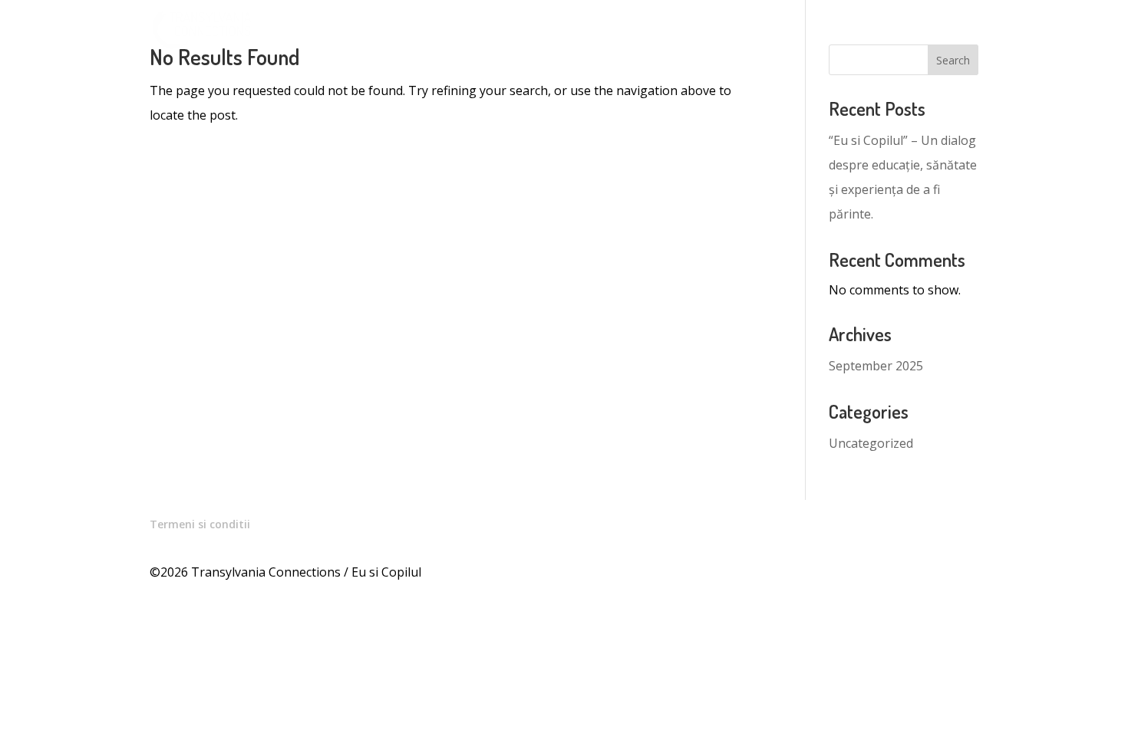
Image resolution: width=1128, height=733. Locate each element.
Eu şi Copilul (481, 31)
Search (953, 60)
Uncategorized (871, 443)
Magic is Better (597, 31)
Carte (778, 31)
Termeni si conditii (200, 524)
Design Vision (701, 31)
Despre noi (847, 31)
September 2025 (876, 365)
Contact (923, 31)
